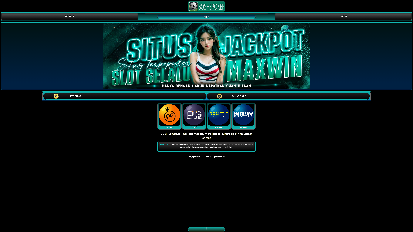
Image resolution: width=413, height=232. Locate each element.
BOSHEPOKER (166, 144)
